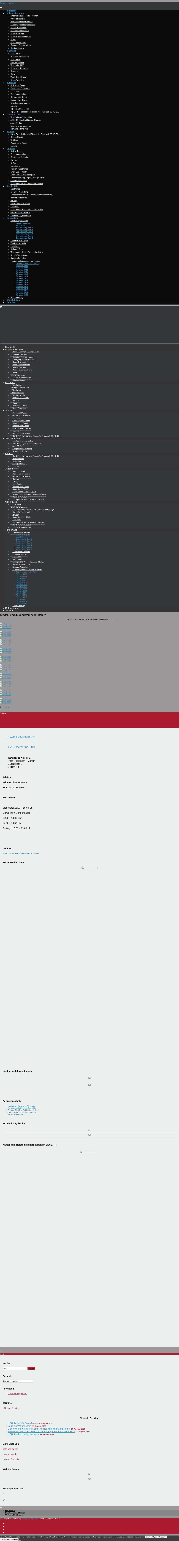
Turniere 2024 (22, 268)
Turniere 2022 (22, 270)
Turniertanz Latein (18, 243)
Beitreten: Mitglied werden (21, 22)
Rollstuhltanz (13, 300)
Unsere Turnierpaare (19, 255)
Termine (11, 302)
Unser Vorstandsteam (19, 30)
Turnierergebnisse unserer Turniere (25, 261)
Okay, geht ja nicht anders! (156, 1537)
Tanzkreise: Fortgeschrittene (17, 391)
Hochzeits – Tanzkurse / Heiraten (21, 1106)
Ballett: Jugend (16, 151)
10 (6, 707)
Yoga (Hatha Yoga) (18, 143)
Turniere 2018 (22, 276)
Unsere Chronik (11, 1459)
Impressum (10, 1511)
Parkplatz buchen (17, 19)
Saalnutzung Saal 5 (24, 236)
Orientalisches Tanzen (19, 103)
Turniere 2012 (22, 289)
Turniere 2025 (22, 266)
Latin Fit (13, 106)
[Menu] (1, 7)
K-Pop (13, 163)
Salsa (12, 74)
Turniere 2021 (22, 272)
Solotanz (11, 82)
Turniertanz (12, 218)
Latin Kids (14, 206)
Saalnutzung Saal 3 (24, 232)
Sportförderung (16, 297)
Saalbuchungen (17, 48)
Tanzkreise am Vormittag (21, 117)
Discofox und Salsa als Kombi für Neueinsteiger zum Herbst (39, 1428)
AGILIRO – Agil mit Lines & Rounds (25, 120)
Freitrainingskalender (19, 221)
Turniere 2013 (22, 287)
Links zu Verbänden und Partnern (22, 1112)
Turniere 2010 (22, 293)
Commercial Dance (18, 97)
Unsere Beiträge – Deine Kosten (24, 16)
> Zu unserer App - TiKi (21, 747)
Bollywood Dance (17, 85)
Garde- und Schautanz (20, 88)
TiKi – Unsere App (15, 1114)
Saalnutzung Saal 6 (24, 238)
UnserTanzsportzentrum (17, 373)
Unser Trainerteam (18, 27)
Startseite (12, 11)
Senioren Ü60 (14, 114)
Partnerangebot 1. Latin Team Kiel (22, 1108)
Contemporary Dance (19, 94)
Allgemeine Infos (15, 13)
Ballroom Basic (16, 249)
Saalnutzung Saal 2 (24, 230)
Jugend (11, 148)
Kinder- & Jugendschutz (20, 45)
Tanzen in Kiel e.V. (7, 3)
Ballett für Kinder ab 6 (19, 198)
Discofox (14, 71)
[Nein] (20, 1540)
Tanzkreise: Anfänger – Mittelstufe (19, 386)
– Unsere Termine (11, 1408)
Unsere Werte (10, 1454)
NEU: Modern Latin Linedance (23, 1434)
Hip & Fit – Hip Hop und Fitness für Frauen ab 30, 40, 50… (35, 112)
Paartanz (11, 51)
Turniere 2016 (22, 280)
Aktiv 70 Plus (16, 123)
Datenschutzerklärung (15, 1513)
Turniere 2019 (22, 274)
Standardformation (18, 258)
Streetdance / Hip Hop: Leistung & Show (27, 178)
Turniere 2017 (22, 278)
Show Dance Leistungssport (22, 175)
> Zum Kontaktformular (21, 736)
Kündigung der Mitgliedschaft (22, 25)
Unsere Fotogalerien (17, 1394)
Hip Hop (13, 160)
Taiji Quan (14, 140)
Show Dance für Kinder (20, 204)
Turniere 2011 (22, 291)
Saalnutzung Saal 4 (24, 234)
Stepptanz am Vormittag (20, 126)
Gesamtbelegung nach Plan (23, 224)
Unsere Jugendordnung (20, 36)
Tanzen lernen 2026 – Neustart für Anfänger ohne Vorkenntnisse (41, 1431)
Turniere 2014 (22, 284)
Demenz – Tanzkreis (19, 68)
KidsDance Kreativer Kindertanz (18, 505)
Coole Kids (12, 186)
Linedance (14, 91)
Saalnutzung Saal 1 (24, 227)
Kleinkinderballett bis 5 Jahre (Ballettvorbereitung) (31, 195)
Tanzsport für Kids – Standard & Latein (26, 183)
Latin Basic (15, 166)
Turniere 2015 (22, 282)
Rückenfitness (16, 137)
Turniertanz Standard (19, 240)
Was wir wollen (10, 1449)
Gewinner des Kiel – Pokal (27, 264)
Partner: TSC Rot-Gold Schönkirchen (23, 1110)
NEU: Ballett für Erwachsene (23, 1423)
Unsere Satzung (17, 33)
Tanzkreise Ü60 (17, 65)
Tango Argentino (17, 80)
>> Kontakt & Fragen (14, 1515)
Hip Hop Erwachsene (19, 109)
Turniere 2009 (22, 295)
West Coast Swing (18, 77)
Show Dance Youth (18, 172)
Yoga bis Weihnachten (19, 1426)
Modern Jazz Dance (19, 100)
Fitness (10, 131)
